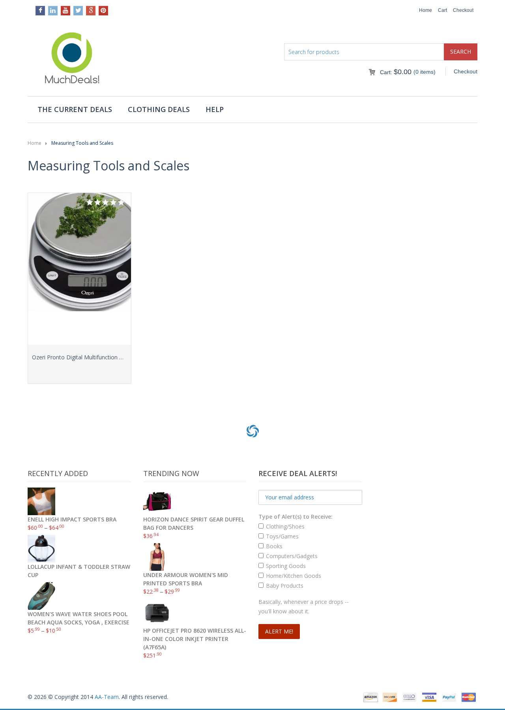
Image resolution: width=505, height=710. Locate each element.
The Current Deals (74, 109)
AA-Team (107, 697)
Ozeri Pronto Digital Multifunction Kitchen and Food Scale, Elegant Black (124, 357)
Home (425, 10)
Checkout (463, 10)
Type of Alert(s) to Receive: (295, 516)
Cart (442, 10)
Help (215, 109)
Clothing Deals (159, 109)
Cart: (395, 72)
